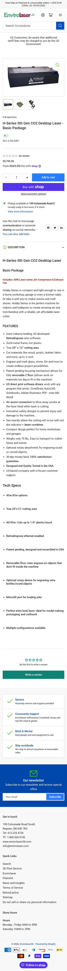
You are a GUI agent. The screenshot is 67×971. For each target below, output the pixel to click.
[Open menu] (60, 15)
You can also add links (16, 234)
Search (7, 863)
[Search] (60, 25)
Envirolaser (9, 873)
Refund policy (11, 892)
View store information (20, 211)
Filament (8, 878)
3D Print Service (12, 868)
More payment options (33, 193)
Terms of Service (13, 887)
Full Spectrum (10, 117)
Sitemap (8, 897)
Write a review (33, 674)
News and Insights (14, 883)
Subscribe (55, 796)
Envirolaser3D (27, 944)
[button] (10, 156)
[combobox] (33, 26)
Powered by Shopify (46, 944)
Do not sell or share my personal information (29, 902)
